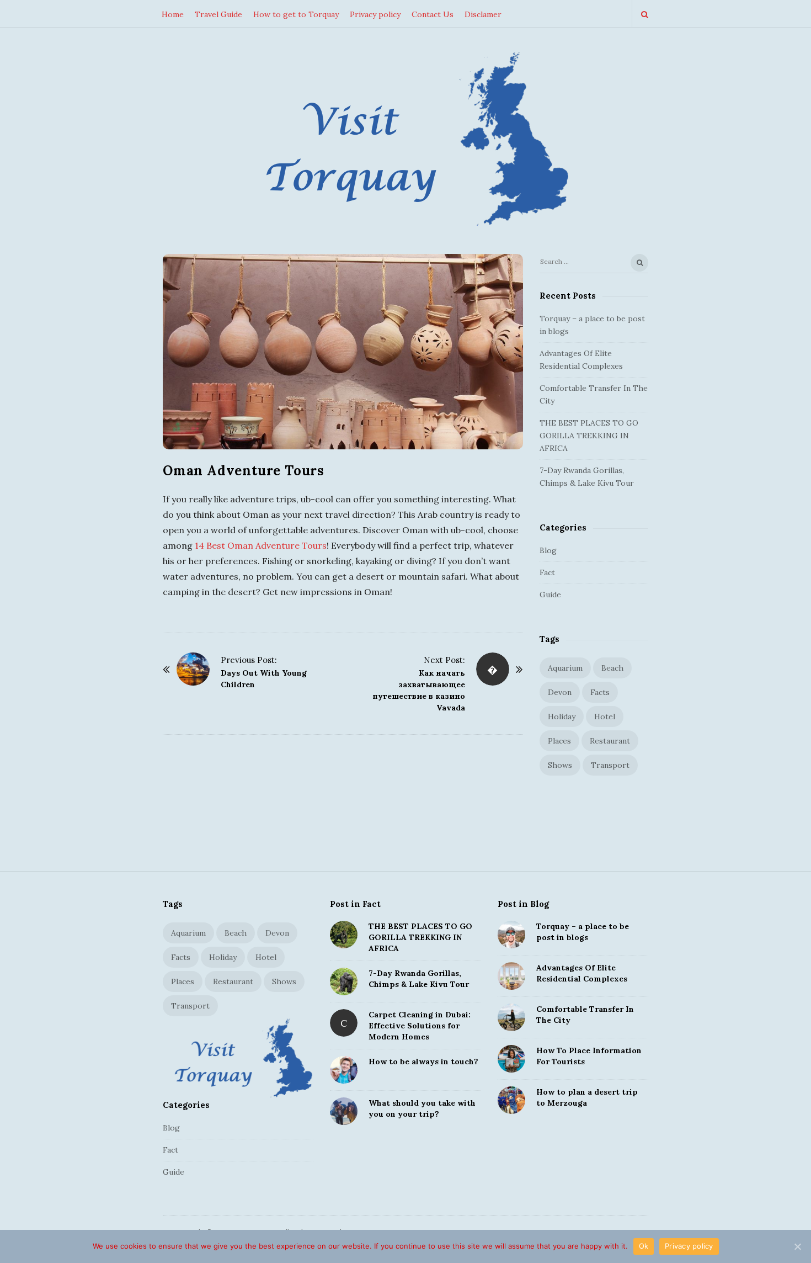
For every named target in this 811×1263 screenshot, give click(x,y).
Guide (550, 594)
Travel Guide (218, 14)
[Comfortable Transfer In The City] (511, 1017)
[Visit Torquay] (405, 142)
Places (559, 741)
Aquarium (565, 668)
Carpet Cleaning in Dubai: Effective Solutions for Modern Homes (420, 1026)
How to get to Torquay (296, 14)
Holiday (561, 716)
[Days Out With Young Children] (193, 669)
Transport (610, 765)
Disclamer (483, 14)
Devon (560, 692)
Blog (548, 550)
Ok (644, 1245)
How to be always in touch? (423, 1061)
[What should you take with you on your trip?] (344, 1111)
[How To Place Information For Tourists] (511, 1059)
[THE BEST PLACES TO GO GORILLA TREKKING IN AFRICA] (344, 934)
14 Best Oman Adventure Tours (261, 545)
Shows (560, 765)
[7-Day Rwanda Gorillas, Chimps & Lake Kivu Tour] (344, 981)
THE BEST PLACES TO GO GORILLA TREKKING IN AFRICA (589, 435)
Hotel (604, 716)
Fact (547, 572)
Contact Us (432, 14)
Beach (612, 668)
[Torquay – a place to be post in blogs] (511, 934)
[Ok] (797, 1246)
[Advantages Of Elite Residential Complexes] (511, 976)
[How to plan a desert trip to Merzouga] (511, 1100)
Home (173, 14)
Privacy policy (375, 14)
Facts (600, 692)
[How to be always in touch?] (344, 1070)
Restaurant (610, 741)
